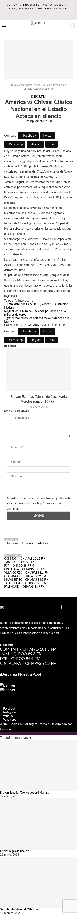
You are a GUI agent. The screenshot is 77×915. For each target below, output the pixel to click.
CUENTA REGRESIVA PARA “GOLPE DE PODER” (35, 325)
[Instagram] (36, 14)
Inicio (13, 85)
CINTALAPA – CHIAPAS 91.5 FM (52, 8)
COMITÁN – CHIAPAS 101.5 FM (23, 4)
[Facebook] (30, 14)
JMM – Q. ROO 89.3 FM (55, 4)
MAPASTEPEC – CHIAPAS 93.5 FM (26, 579)
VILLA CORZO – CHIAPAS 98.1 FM (26, 572)
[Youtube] (41, 14)
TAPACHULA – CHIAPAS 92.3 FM (25, 583)
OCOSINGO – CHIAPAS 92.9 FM (25, 576)
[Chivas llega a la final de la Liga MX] (38, 824)
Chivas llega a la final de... (15, 851)
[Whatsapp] (47, 14)
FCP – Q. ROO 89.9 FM (21, 8)
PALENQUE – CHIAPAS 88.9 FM (24, 586)
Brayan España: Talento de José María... (24, 792)
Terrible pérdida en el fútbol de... (20, 909)
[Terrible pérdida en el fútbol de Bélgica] (38, 882)
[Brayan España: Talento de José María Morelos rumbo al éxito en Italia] (38, 369)
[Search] (65, 26)
